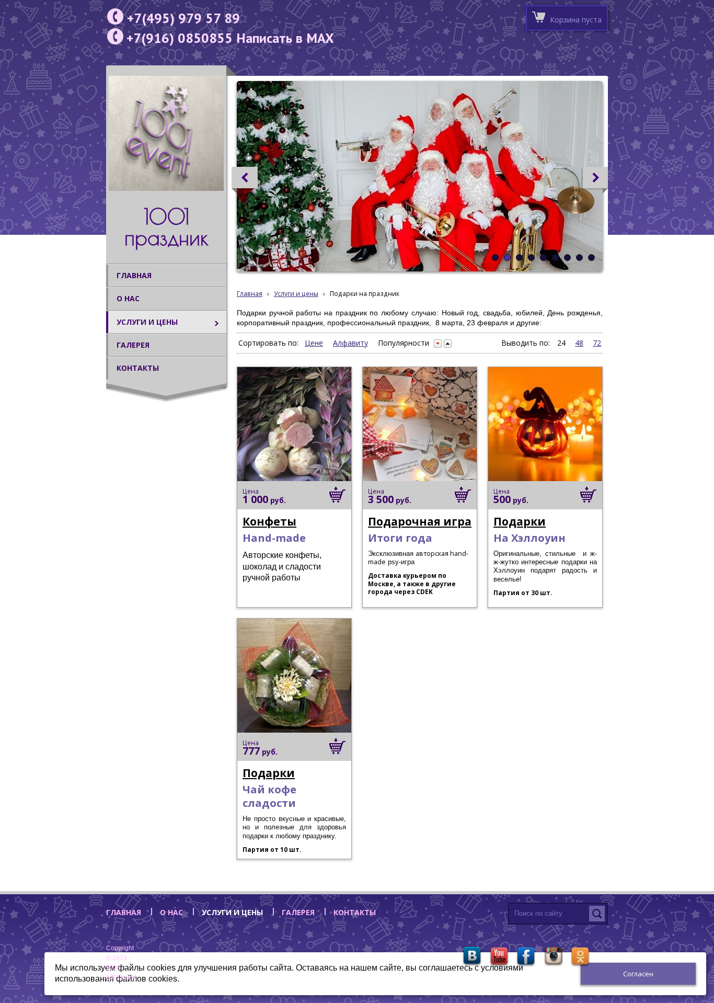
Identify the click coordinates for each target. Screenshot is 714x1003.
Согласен (638, 973)
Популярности (403, 343)
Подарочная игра (419, 521)
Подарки (519, 521)
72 (597, 343)
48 (579, 343)
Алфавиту (350, 343)
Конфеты (269, 521)
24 (561, 343)
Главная (249, 293)
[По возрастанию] (448, 343)
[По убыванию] (438, 343)
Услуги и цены (296, 293)
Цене (314, 343)
